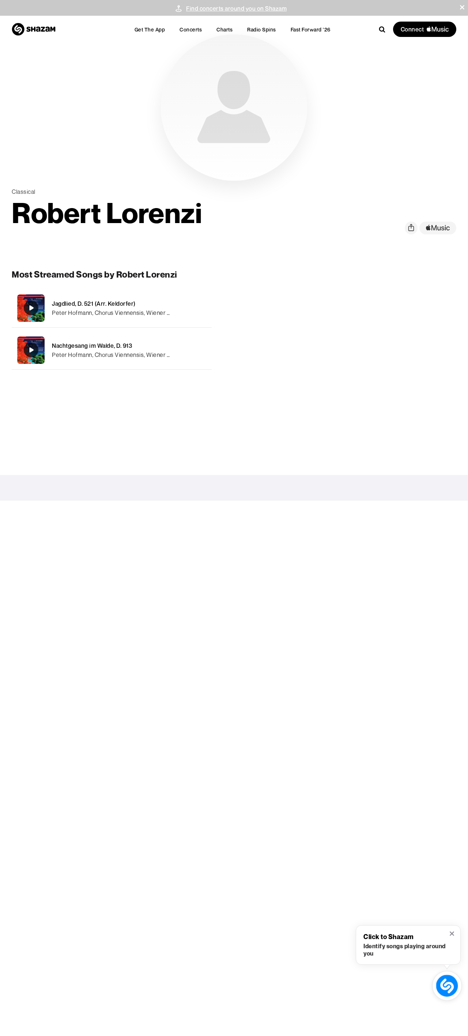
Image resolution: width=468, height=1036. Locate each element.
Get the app (150, 29)
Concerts (191, 29)
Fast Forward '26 (311, 29)
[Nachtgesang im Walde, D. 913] (112, 350)
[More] (201, 308)
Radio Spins (261, 29)
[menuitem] (150, 29)
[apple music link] (437, 228)
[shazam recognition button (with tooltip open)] (447, 986)
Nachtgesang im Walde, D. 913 (92, 345)
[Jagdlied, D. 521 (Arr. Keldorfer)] (112, 308)
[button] (462, 7)
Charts (224, 29)
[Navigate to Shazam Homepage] (34, 29)
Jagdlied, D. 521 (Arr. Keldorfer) (94, 303)
